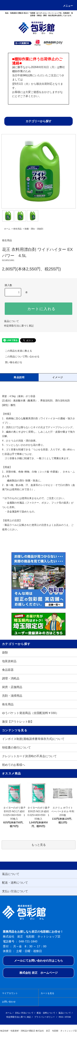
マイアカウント (10, 993)
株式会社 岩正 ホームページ (39, 972)
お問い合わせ (9, 1001)
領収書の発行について (16, 747)
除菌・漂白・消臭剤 (34, 229)
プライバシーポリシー (44, 1017)
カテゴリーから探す (39, 121)
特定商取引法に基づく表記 (19, 325)
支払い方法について (24, 1013)
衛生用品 (17, 229)
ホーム (7, 229)
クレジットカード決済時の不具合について (29, 756)
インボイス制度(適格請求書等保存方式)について (33, 738)
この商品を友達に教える (18, 350)
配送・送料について (46, 1013)
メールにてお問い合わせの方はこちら (38, 960)
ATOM (68, 1017)
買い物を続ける (13, 362)
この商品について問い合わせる (22, 356)
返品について (11, 321)
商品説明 (19, 377)
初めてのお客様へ (13, 764)
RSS (61, 1017)
